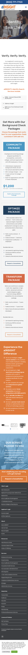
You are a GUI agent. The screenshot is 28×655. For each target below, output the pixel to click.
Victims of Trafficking (6, 548)
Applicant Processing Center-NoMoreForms (11, 492)
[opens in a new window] (5, 425)
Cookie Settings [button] (6, 651)
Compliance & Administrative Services (10, 580)
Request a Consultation (14, 263)
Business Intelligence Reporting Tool (9, 504)
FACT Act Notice (5, 621)
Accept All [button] (14, 651)
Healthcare (3, 597)
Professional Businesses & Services (9, 612)
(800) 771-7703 (14, 2)
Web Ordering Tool (5, 489)
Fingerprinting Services (6, 577)
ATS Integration (4, 571)
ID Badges (3, 583)
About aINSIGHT (4, 525)
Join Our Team (4, 527)
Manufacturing (4, 609)
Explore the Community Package (14, 194)
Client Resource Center (6, 542)
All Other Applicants (5, 516)
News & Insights (5, 530)
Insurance (3, 603)
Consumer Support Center (7, 545)
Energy (3, 606)
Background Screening (6, 557)
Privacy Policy (4, 624)
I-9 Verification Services (6, 501)
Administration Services (6, 586)
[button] (26, 7)
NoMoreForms (4, 495)
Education (3, 600)
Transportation (4, 595)
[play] (22, 427)
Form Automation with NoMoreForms (9, 568)
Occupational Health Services (8, 565)
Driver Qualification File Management (9, 498)
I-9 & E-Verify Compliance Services (9, 574)
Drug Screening (4, 560)
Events (3, 533)
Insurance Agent (5, 513)
